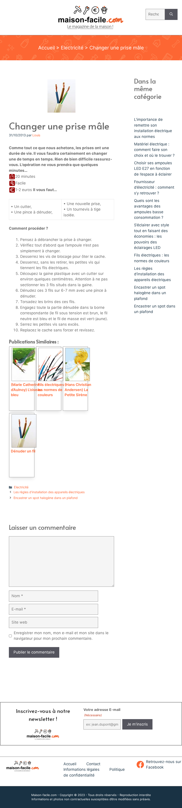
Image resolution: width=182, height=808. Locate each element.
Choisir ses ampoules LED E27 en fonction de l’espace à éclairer (153, 168)
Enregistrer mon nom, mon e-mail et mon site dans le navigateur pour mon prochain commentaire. (61, 636)
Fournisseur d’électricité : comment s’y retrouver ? (154, 187)
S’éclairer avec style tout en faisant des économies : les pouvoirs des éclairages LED (151, 236)
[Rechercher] (171, 14)
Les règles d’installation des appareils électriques (49, 492)
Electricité (72, 48)
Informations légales (81, 769)
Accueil (46, 48)
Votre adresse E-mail (101, 712)
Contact (93, 764)
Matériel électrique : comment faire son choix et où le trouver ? (154, 150)
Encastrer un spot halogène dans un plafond (46, 498)
